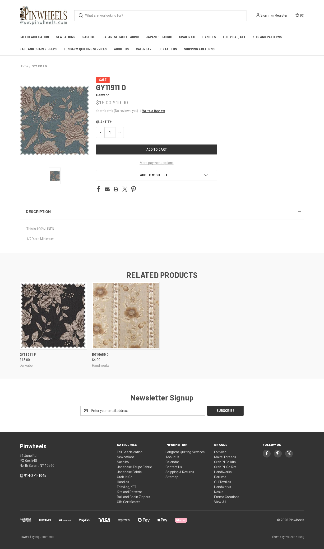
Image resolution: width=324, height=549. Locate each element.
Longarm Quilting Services (85, 49)
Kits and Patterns (267, 37)
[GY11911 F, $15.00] (53, 316)
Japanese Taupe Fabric (120, 37)
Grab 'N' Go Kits (225, 467)
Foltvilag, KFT (234, 37)
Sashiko (88, 37)
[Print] (116, 189)
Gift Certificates (128, 502)
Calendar (143, 49)
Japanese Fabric (159, 37)
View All (220, 502)
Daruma (220, 477)
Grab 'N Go (187, 37)
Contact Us (167, 49)
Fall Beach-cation (34, 37)
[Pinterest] (133, 189)
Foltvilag (220, 452)
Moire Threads (225, 457)
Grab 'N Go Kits (225, 462)
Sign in (265, 15)
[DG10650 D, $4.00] (125, 316)
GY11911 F (28, 354)
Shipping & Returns (199, 49)
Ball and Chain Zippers (38, 49)
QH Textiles (222, 482)
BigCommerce (44, 537)
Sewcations (65, 37)
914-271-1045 (35, 475)
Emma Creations (226, 497)
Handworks (222, 487)
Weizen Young (294, 537)
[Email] (107, 189)
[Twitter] (124, 189)
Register (281, 15)
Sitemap (172, 477)
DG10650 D (100, 354)
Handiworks (223, 472)
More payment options (157, 163)
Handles (209, 37)
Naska (218, 492)
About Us (121, 49)
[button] (152, 111)
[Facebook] (98, 189)
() (301, 15)
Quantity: (104, 122)
